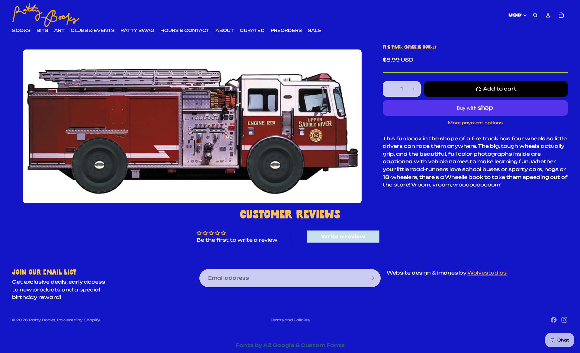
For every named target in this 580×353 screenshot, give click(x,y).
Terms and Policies (290, 320)
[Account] (548, 15)
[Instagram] (564, 319)
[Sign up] (371, 278)
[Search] (535, 15)
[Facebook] (553, 319)
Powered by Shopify (78, 320)
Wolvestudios (487, 273)
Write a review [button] (343, 237)
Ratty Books (42, 320)
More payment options (475, 122)
